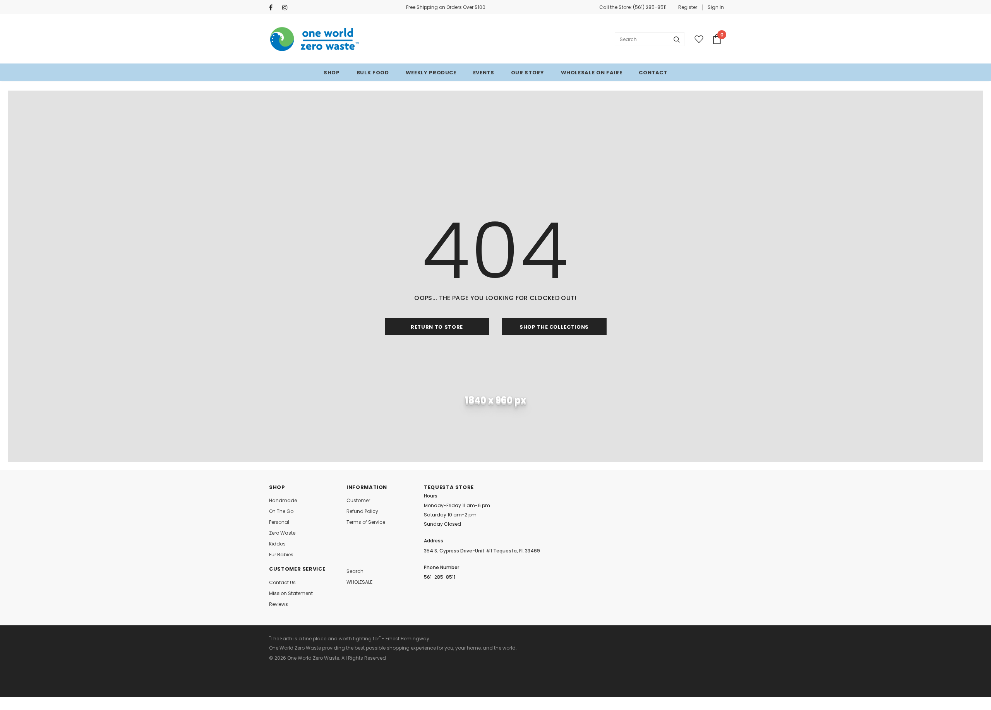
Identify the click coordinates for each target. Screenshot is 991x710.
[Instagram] (287, 7)
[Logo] (315, 39)
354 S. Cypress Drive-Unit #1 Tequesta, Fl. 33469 (482, 550)
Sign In (716, 7)
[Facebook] (274, 7)
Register (687, 7)
